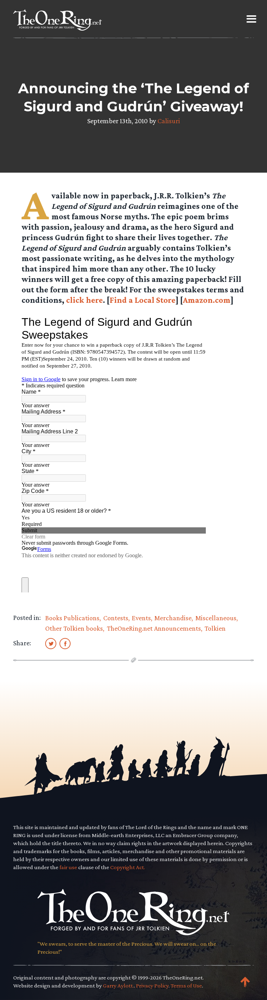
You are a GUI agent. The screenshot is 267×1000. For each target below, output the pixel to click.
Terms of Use (186, 985)
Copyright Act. (127, 867)
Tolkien (215, 628)
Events (141, 618)
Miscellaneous (215, 618)
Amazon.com (206, 300)
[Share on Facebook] (65, 643)
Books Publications (72, 618)
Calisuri (168, 121)
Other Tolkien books (74, 628)
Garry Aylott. (118, 985)
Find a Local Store (143, 300)
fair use (68, 867)
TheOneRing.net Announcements (154, 628)
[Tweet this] (50, 643)
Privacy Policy (152, 985)
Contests (115, 618)
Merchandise (173, 618)
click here (84, 300)
